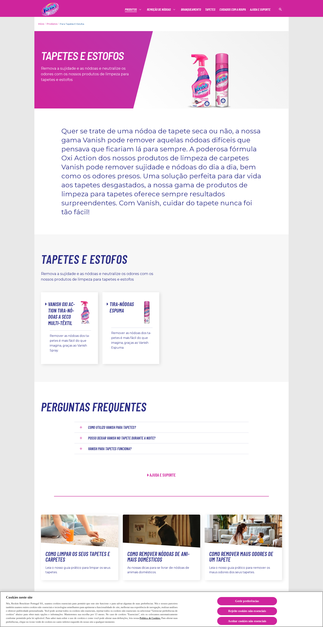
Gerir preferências (247, 601)
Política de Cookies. (150, 618)
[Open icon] (280, 9)
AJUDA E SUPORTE (163, 474)
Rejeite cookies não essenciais (247, 611)
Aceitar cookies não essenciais (247, 621)
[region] (161, 609)
